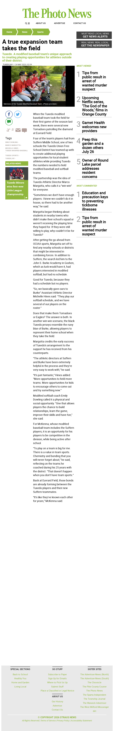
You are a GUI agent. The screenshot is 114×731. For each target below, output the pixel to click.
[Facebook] (9, 114)
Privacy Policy (63, 720)
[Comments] (9, 121)
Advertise (59, 23)
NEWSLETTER (88, 3)
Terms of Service (48, 720)
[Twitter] (17, 114)
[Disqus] (38, 544)
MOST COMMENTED (86, 185)
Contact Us (79, 23)
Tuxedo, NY (8, 64)
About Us (41, 23)
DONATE (104, 3)
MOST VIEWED (83, 65)
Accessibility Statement (81, 720)
